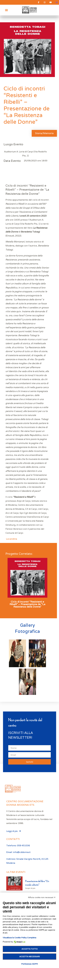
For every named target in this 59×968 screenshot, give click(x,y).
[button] (6, 10)
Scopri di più (30, 888)
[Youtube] (51, 2)
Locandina (11, 538)
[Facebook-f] (39, 2)
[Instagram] (45, 2)
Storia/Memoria (44, 133)
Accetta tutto (30, 949)
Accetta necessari (29, 956)
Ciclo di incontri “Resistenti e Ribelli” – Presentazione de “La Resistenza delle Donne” (27, 604)
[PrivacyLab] (19, 942)
